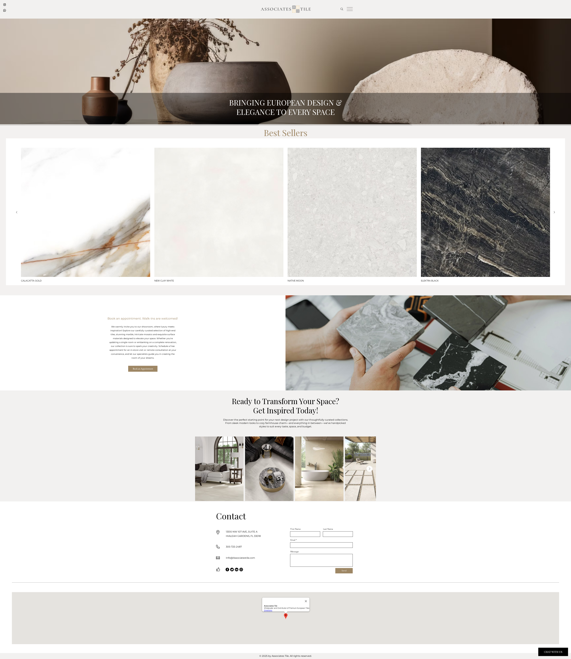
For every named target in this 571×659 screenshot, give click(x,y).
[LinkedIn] (236, 569)
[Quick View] (85, 212)
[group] (285, 215)
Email (292, 540)
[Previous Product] (16, 212)
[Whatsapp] (4, 10)
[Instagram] (241, 569)
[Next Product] (554, 212)
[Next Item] (369, 469)
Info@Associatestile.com (240, 557)
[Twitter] (232, 569)
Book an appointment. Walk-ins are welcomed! (143, 318)
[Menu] (350, 9)
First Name (295, 529)
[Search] (341, 9)
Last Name (328, 529)
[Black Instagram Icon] (4, 4)
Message (294, 552)
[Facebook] (227, 569)
